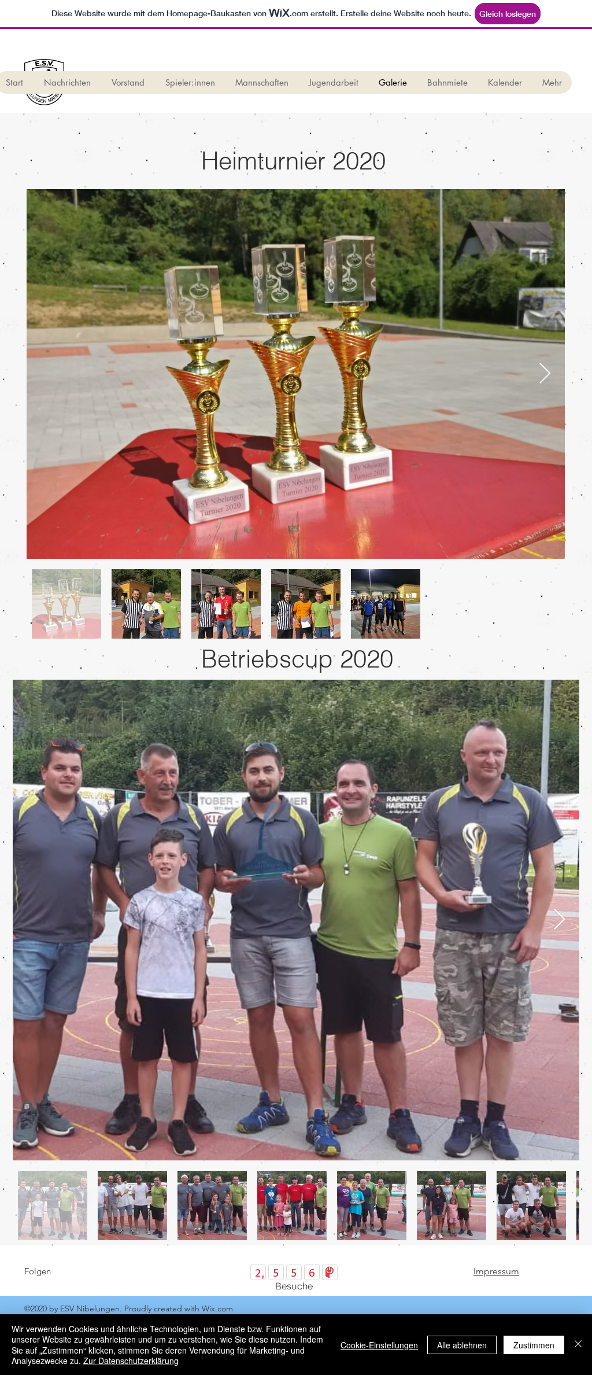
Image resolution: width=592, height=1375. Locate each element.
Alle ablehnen (462, 1345)
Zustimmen (533, 1345)
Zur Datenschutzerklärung (131, 1360)
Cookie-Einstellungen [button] (379, 1345)
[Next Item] (545, 374)
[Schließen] (578, 1345)
